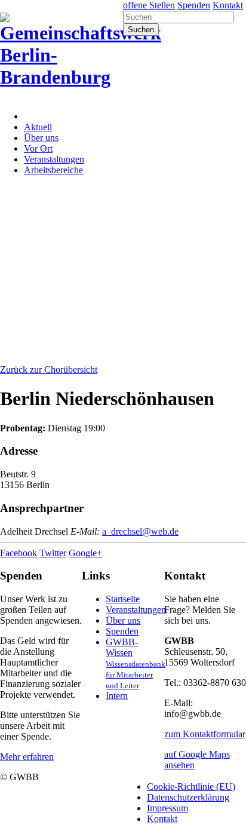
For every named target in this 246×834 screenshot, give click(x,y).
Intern (117, 696)
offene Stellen (149, 5)
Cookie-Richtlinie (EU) (191, 786)
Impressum (167, 808)
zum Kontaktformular (204, 734)
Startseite (123, 599)
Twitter (52, 553)
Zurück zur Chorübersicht (48, 369)
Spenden (193, 5)
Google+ (85, 553)
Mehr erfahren (27, 757)
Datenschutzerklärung (188, 797)
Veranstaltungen (54, 159)
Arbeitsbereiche (53, 170)
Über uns (41, 138)
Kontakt (228, 5)
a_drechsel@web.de (140, 531)
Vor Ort (38, 148)
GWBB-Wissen (135, 663)
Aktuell (38, 127)
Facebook (18, 553)
